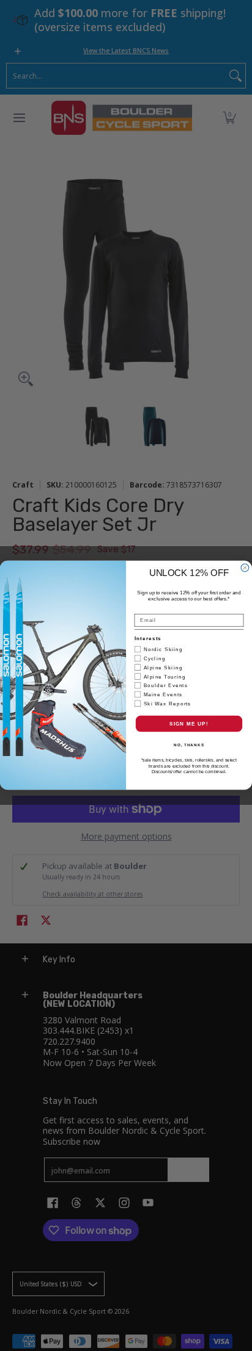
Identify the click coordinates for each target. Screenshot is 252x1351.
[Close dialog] (245, 568)
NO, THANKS (189, 745)
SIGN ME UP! (189, 724)
